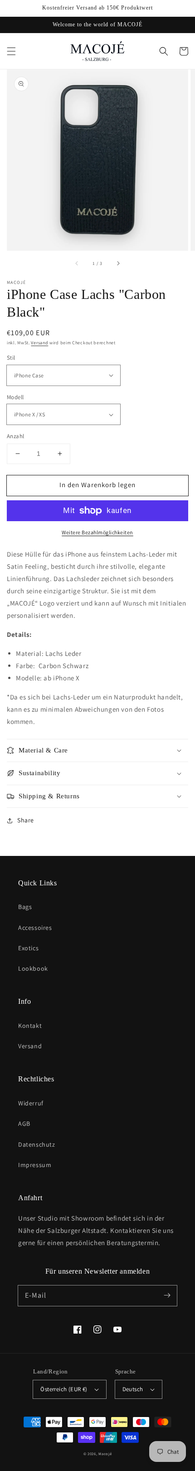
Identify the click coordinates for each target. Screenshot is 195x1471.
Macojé (105, 1453)
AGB (24, 1123)
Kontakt (30, 1025)
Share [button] (25, 820)
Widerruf (31, 1103)
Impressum (34, 1165)
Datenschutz (36, 1144)
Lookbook (33, 968)
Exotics (28, 948)
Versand (39, 343)
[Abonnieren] (167, 1295)
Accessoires (35, 928)
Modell (15, 397)
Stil (11, 358)
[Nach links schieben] (77, 263)
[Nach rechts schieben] (118, 263)
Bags (25, 907)
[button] (11, 51)
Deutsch (132, 1389)
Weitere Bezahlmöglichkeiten (97, 532)
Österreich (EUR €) (63, 1389)
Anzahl (15, 436)
